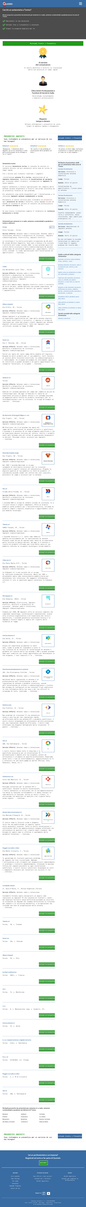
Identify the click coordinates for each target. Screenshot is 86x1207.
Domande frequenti (15, 1186)
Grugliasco (24, 1116)
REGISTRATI (43, 1162)
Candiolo (23, 1114)
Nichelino (24, 1119)
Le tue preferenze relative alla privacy (43, 1204)
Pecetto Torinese (44, 1119)
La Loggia (42, 1116)
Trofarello (24, 1121)
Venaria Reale (43, 1121)
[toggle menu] (80, 4)
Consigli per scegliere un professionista (69, 1179)
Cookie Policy (49, 1202)
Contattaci (15, 1183)
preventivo (48, 200)
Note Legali (42, 1202)
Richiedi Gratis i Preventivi (43, 43)
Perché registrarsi (43, 1181)
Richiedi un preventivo (47, 259)
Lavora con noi (15, 1188)
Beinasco (5, 1114)
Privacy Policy (57, 1202)
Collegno (42, 1114)
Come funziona (15, 1178)
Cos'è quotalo (15, 1176)
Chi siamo (15, 1181)
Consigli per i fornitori (43, 1178)
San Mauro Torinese (9, 1121)
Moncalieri (6, 1119)
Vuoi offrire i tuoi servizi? (42, 1176)
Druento (5, 1116)
